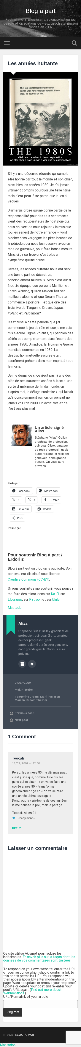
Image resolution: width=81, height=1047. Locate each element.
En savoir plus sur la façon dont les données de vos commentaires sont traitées (39, 958)
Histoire (27, 689)
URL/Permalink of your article (25, 996)
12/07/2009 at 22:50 (26, 763)
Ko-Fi (55, 594)
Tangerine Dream (27, 696)
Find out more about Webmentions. (32, 991)
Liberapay (15, 599)
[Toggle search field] (74, 43)
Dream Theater (36, 700)
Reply (16, 828)
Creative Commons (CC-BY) (28, 579)
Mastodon (15, 608)
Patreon (35, 599)
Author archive (22, 664)
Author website (32, 664)
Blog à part (41, 11)
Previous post (24, 713)
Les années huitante (33, 63)
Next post (21, 720)
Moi (17, 689)
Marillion (46, 696)
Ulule (56, 599)
